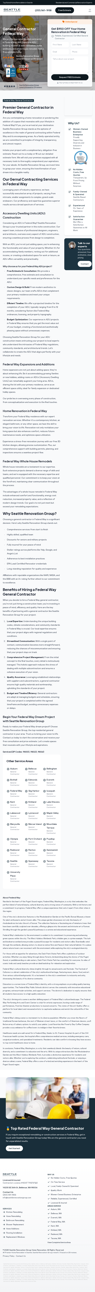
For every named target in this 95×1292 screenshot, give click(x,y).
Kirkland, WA (56, 1230)
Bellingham (52, 771)
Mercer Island (35, 826)
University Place (15, 876)
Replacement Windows (15, 1237)
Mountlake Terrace (52, 828)
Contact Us (21, 1256)
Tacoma (51, 863)
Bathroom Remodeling (15, 1220)
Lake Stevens (53, 804)
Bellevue (33, 771)
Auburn (14, 771)
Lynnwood (33, 815)
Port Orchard (35, 841)
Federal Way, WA (58, 1222)
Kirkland (33, 804)
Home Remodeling (13, 1216)
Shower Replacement (15, 1225)
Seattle (14, 863)
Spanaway (33, 863)
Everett (51, 782)
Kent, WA (55, 1226)
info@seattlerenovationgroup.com (17, 1198)
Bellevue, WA (56, 1213)
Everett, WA (56, 1218)
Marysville (15, 826)
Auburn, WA (56, 1209)
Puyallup (51, 841)
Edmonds (33, 782)
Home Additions (12, 1229)
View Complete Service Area (59, 1242)
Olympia (14, 841)
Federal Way (16, 793)
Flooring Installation (14, 1233)
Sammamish (52, 852)
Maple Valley (53, 815)
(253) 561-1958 (43, 10)
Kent (14, 804)
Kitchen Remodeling (14, 1212)
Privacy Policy (8, 1256)
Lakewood (15, 815)
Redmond (14, 852)
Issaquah (51, 793)
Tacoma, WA (56, 1238)
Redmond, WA (56, 1234)
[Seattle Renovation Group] (12, 10)
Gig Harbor (33, 793)
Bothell (14, 782)
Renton (33, 852)
